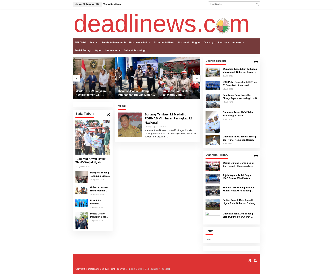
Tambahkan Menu (112, 4)
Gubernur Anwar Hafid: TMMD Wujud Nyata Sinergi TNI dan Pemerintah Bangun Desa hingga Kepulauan (92, 160)
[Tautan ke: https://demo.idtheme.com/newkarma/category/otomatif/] (256, 62)
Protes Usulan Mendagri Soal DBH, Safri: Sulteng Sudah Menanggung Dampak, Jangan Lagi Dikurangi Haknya (99, 215)
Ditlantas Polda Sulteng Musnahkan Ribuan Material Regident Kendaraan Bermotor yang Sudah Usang (136, 93)
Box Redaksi (151, 269)
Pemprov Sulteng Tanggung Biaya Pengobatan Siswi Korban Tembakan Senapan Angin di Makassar (100, 174)
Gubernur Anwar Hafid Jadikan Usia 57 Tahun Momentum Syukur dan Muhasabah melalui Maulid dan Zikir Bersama (100, 189)
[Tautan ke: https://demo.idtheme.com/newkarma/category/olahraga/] (256, 156)
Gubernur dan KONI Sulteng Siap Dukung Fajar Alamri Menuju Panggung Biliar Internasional (238, 215)
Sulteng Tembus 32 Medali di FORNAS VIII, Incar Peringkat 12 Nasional (168, 118)
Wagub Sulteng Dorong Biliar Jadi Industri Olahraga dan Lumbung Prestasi (238, 165)
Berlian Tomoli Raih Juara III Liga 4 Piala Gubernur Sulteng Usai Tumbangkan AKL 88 (239, 202)
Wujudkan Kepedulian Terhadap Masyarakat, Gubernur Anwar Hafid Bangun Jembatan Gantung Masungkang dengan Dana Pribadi (240, 71)
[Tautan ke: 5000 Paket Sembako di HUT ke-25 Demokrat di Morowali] (213, 85)
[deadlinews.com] (161, 23)
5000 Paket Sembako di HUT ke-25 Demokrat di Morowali (240, 84)
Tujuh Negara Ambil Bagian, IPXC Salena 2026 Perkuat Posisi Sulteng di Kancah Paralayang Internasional (238, 177)
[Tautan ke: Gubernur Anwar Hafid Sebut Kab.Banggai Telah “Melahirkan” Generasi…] (213, 121)
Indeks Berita (135, 269)
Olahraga (148, 127)
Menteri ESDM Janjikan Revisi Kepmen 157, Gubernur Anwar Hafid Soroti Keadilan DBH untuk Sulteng (93, 93)
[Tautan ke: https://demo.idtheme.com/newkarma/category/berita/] (108, 114)
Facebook (165, 269)
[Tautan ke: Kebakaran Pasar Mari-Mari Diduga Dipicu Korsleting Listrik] (213, 100)
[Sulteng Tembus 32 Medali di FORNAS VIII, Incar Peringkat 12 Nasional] (167, 137)
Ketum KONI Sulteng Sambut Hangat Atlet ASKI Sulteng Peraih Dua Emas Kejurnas (238, 189)
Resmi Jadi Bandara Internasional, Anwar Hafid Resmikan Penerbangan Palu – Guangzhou (97, 202)
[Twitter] (250, 260)
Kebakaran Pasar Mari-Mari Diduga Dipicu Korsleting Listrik (240, 97)
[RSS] (255, 260)
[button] (257, 4)
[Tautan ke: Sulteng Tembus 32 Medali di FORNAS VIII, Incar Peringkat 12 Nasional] (130, 124)
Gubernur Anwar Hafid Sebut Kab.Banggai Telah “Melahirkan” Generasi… (238, 114)
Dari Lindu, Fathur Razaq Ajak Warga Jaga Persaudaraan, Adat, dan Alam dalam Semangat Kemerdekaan (176, 93)
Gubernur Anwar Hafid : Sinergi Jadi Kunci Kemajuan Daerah (240, 138)
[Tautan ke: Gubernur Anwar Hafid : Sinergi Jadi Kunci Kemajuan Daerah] (213, 139)
